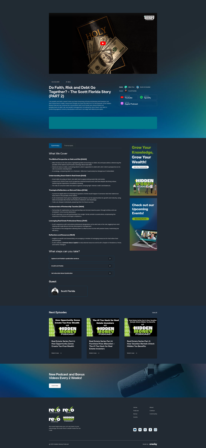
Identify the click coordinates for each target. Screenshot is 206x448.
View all (154, 312)
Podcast (136, 410)
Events (135, 417)
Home (135, 407)
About (151, 407)
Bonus (135, 414)
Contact (152, 410)
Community (153, 414)
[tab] (55, 145)
